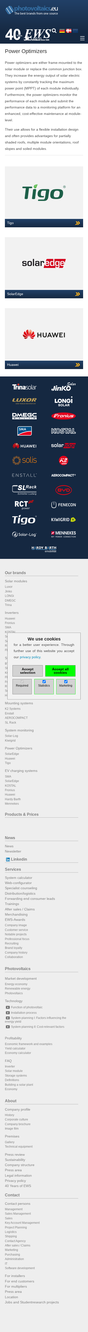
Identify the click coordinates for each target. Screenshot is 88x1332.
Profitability (13, 1038)
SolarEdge (12, 754)
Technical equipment (19, 1146)
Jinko (8, 591)
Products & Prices (22, 814)
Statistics (44, 685)
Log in (36, 38)
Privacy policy (15, 1181)
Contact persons (17, 1204)
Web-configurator (18, 883)
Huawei (10, 618)
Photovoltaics (18, 969)
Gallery (9, 1142)
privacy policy (30, 657)
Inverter (10, 1066)
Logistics (11, 1232)
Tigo (8, 763)
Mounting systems (19, 703)
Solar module (14, 1071)
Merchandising (16, 914)
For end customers (19, 1281)
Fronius (10, 623)
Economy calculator (18, 1053)
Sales (8, 1218)
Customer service (16, 930)
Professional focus (17, 939)
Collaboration (14, 957)
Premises (12, 1136)
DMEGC (10, 600)
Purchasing (12, 1254)
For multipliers (16, 1286)
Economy (11, 1089)
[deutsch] (62, 31)
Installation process (24, 1012)
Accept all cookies (60, 670)
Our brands (15, 573)
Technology (13, 1001)
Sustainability (15, 1160)
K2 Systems (13, 708)
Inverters (12, 613)
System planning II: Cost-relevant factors (37, 1027)
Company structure (19, 1165)
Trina (8, 605)
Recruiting (12, 943)
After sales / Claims (20, 909)
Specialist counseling (21, 888)
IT (6, 1263)
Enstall (9, 713)
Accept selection (27, 670)
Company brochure (18, 1124)
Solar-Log (11, 736)
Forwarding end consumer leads (30, 899)
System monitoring (19, 730)
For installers (15, 1276)
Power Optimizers (18, 748)
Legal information (18, 1175)
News (10, 838)
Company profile (17, 1109)
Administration (14, 1259)
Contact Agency (15, 1241)
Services (13, 869)
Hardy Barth (13, 799)
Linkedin (19, 859)
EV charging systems (21, 771)
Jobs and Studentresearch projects (32, 1302)
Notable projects (16, 934)
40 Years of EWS (18, 1186)
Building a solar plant (19, 1084)
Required (22, 685)
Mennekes (12, 803)
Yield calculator (15, 1048)
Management (13, 1209)
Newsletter (13, 851)
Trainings (12, 904)
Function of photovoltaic (27, 1007)
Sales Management (18, 1213)
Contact (12, 1195)
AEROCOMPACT (16, 718)
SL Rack (10, 722)
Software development (20, 1268)
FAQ (8, 1061)
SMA (8, 627)
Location (11, 1297)
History (9, 1115)
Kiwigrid (10, 740)
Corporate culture (16, 1119)
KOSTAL (10, 632)
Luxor (8, 586)
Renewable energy (17, 988)
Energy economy (16, 984)
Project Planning (16, 1227)
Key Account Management (22, 1223)
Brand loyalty (13, 948)
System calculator (18, 878)
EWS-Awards (15, 920)
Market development (21, 978)
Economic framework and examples (28, 1044)
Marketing (11, 1250)
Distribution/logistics (20, 893)
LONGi (9, 596)
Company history (16, 952)
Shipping (11, 1236)
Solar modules (16, 581)
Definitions (12, 1080)
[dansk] (69, 31)
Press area (13, 1170)
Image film (12, 1128)
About (10, 1101)
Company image (16, 925)
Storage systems (16, 1075)
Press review (15, 1154)
